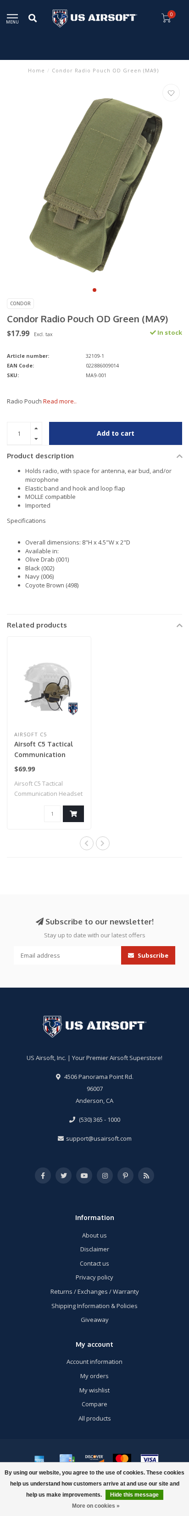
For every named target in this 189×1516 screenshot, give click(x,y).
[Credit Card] (67, 1460)
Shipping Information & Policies (94, 1306)
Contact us (94, 1263)
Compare (94, 1404)
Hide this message (134, 1495)
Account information (94, 1361)
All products (94, 1418)
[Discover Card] (94, 1460)
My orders (94, 1376)
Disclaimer (94, 1249)
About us (94, 1235)
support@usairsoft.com (99, 1138)
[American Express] (39, 1460)
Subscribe (152, 955)
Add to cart (115, 433)
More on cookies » (96, 1506)
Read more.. (60, 401)
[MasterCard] (122, 1460)
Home (36, 70)
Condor (20, 303)
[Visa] (149, 1460)
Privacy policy (94, 1277)
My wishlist (94, 1390)
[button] (94, 290)
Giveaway (95, 1319)
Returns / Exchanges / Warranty (94, 1291)
